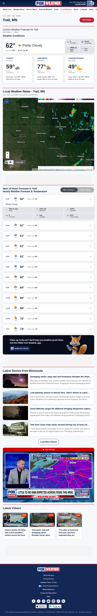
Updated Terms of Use (48, 582)
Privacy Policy (48, 579)
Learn (56, 9)
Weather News (18, 9)
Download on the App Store (41, 606)
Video (91, 9)
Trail (13, 16)
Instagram (43, 601)
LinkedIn (53, 601)
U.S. (4, 16)
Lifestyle (83, 9)
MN (8, 16)
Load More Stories (48, 442)
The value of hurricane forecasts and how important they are (68, 532)
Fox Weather (48, 3)
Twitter (38, 601)
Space (76, 9)
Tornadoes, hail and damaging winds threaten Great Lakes (41, 532)
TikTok (58, 601)
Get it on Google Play (55, 606)
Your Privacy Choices (50, 586)
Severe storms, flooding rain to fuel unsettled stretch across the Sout (15, 532)
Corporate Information (48, 593)
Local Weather (66, 9)
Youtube (48, 601)
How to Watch (31, 9)
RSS (63, 601)
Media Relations (48, 589)
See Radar (86, 20)
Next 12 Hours (69, 190)
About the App (48, 575)
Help (48, 596)
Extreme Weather (45, 9)
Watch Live (7, 9)
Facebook (33, 601)
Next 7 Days (85, 190)
